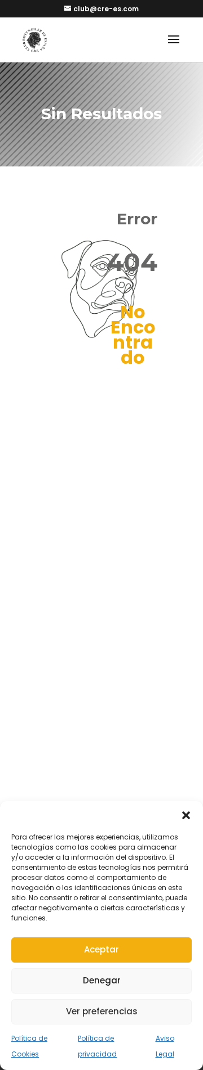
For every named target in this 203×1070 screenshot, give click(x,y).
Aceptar (101, 949)
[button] (186, 815)
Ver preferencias (102, 1011)
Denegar (102, 980)
